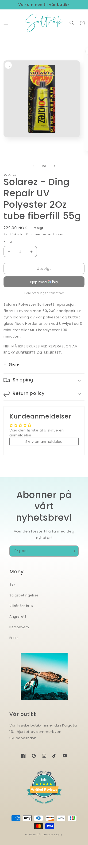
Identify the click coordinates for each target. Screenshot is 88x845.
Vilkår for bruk (21, 606)
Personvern (19, 627)
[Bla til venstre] (34, 166)
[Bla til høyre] (54, 166)
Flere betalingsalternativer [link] (44, 293)
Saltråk (37, 834)
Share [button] (14, 364)
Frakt (29, 234)
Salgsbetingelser (23, 595)
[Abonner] (73, 551)
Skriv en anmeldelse (43, 441)
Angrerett (17, 616)
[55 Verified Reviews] (44, 805)
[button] (6, 23)
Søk (12, 584)
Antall (8, 242)
